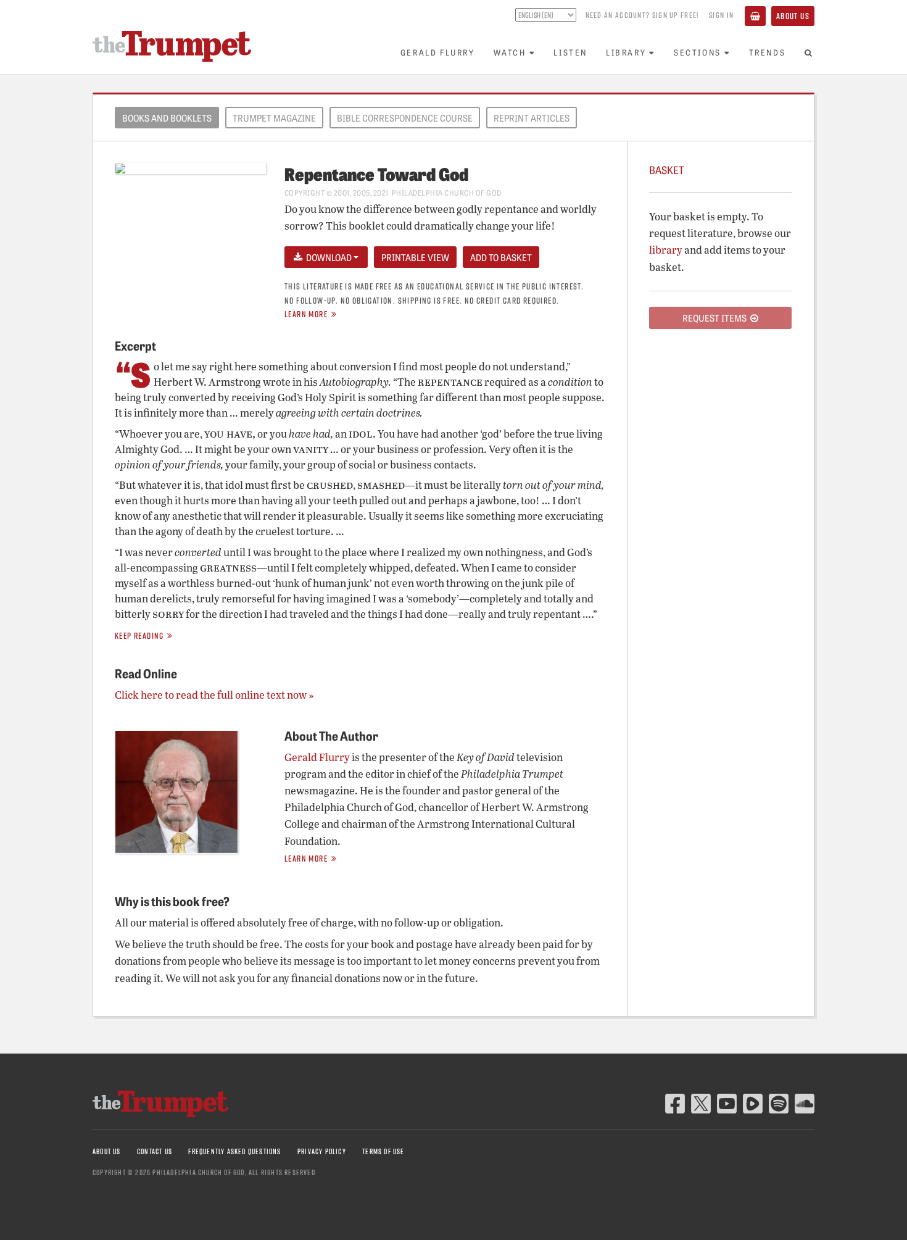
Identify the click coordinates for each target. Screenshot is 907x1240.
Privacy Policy (321, 1151)
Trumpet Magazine (274, 118)
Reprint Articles (531, 118)
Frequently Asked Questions (234, 1151)
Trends (767, 52)
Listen (570, 52)
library (665, 250)
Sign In (721, 14)
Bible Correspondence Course (405, 118)
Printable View (415, 257)
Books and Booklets (167, 118)
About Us (793, 16)
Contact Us (154, 1151)
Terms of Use (383, 1151)
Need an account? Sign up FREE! (642, 14)
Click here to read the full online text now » (214, 695)
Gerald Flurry (437, 52)
